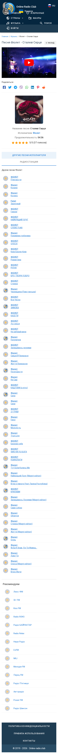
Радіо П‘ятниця (21, 683)
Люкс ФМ (18, 591)
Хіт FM (17, 600)
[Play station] (7, 591)
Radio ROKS (19, 616)
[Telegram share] (15, 87)
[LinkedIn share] (32, 87)
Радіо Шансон (20, 708)
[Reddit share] (43, 87)
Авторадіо (19, 691)
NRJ (15, 658)
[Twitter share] (9, 87)
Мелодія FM (19, 666)
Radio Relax (19, 633)
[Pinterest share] (38, 87)
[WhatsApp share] (26, 87)
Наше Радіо (19, 641)
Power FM (18, 700)
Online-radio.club (37, 748)
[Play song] (5, 178)
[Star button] (13, 142)
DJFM (16, 650)
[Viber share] (21, 87)
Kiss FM (17, 608)
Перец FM (18, 675)
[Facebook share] (4, 87)
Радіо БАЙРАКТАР (23, 625)
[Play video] (29, 62)
